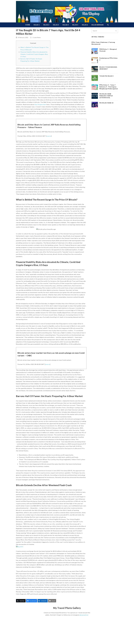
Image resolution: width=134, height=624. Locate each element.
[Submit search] (116, 31)
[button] (108, 24)
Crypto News (37, 37)
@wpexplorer (84, 615)
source (48, 136)
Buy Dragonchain (40, 104)
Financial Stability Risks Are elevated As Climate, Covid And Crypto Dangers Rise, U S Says (34, 54)
